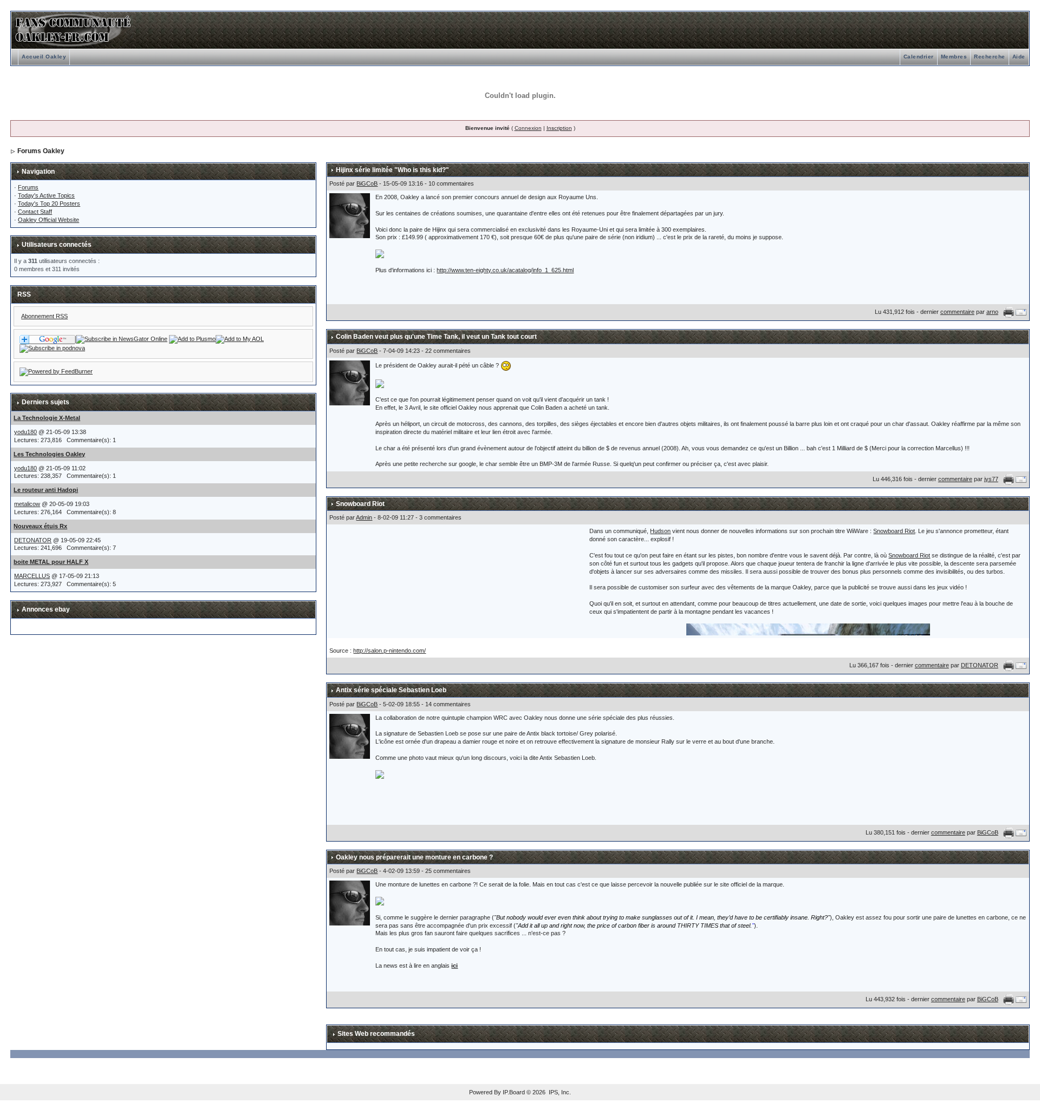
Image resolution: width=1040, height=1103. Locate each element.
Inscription (559, 128)
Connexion (528, 128)
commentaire (957, 311)
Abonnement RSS (44, 316)
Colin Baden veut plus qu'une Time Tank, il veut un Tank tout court (436, 336)
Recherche (989, 57)
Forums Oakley (40, 151)
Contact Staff (35, 211)
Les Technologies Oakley (49, 454)
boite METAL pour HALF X (51, 562)
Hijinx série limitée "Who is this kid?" (392, 170)
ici (454, 965)
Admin (364, 517)
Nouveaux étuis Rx (40, 526)
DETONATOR (32, 540)
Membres (954, 57)
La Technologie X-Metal (47, 418)
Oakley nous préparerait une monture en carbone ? (414, 857)
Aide (1018, 57)
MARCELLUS (32, 576)
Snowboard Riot (360, 504)
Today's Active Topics (46, 195)
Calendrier (918, 57)
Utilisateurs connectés (57, 244)
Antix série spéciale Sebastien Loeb (391, 690)
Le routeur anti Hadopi (46, 490)
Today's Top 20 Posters (49, 203)
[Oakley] (121, 339)
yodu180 (25, 432)
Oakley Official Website (48, 219)
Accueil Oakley (44, 57)
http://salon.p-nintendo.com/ (389, 650)
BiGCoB (367, 183)
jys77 (991, 479)
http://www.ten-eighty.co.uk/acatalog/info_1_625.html (505, 270)
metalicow (27, 504)
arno (992, 311)
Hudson (660, 531)
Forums (28, 187)
